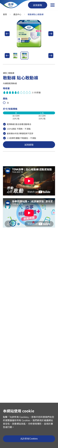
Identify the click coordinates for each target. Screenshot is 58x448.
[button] (7, 33)
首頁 (5, 14)
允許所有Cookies (29, 438)
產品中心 (17, 14)
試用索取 (37, 5)
